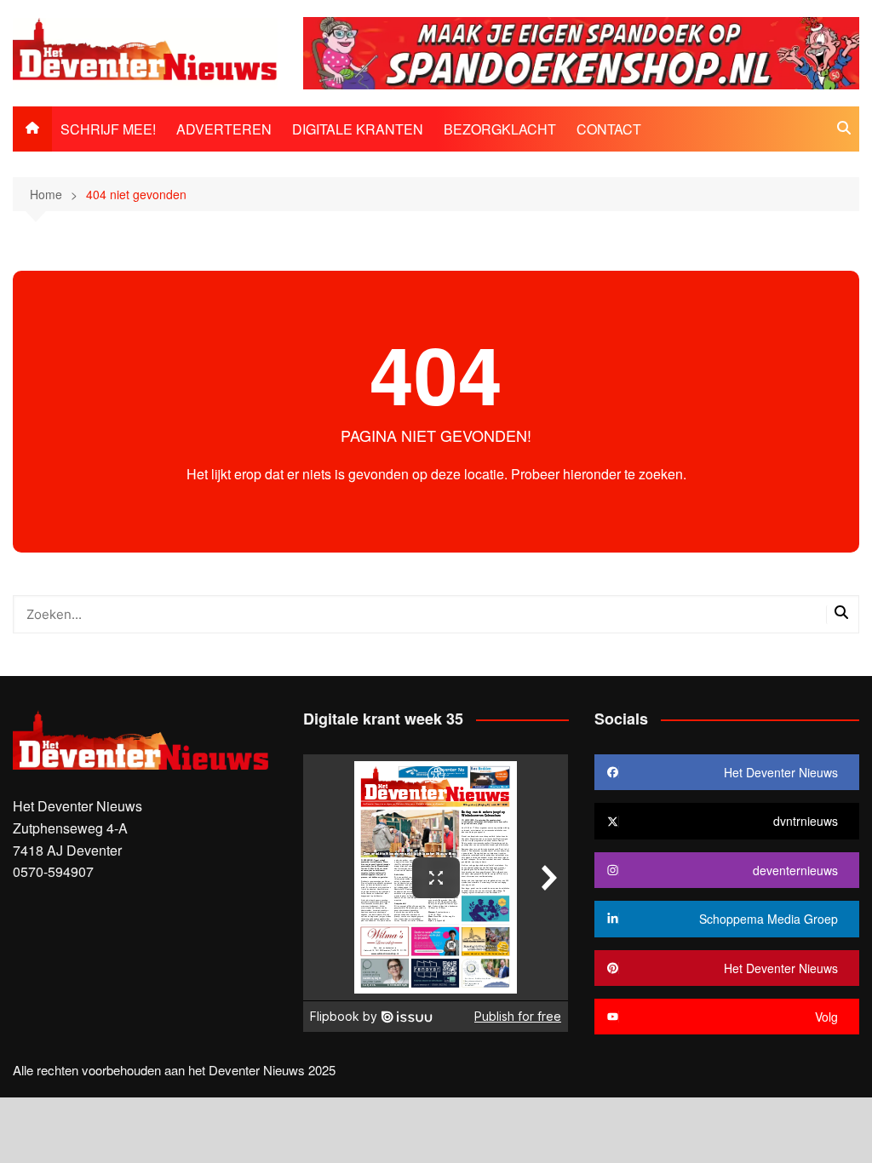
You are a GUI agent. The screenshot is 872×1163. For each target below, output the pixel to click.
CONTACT (609, 129)
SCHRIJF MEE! (108, 129)
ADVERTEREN (224, 129)
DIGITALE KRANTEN (357, 129)
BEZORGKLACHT (500, 129)
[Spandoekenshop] (581, 51)
